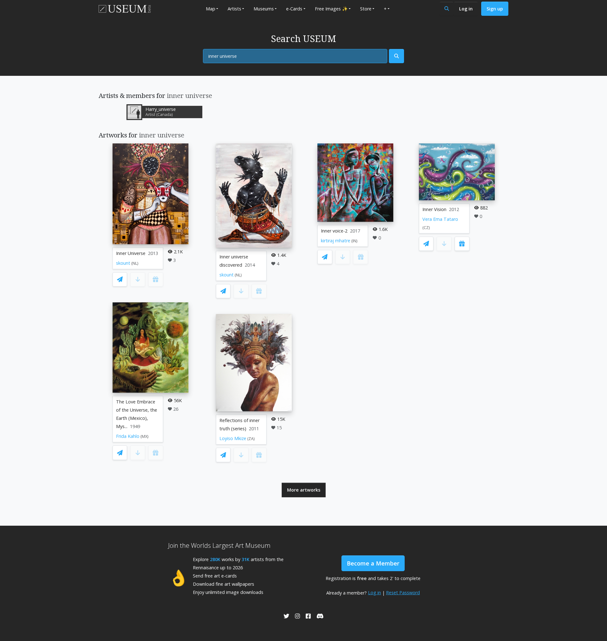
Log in (466, 9)
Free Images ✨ (331, 9)
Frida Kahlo (127, 436)
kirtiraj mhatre (335, 241)
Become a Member (373, 563)
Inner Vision (434, 209)
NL (134, 263)
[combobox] (295, 56)
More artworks (303, 490)
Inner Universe (130, 253)
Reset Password (403, 593)
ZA (251, 438)
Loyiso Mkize (232, 438)
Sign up (495, 9)
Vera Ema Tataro (440, 219)
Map (210, 9)
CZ (426, 227)
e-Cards (294, 9)
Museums (264, 9)
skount (123, 263)
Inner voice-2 (334, 231)
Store (365, 9)
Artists (234, 9)
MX (144, 436)
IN (354, 241)
